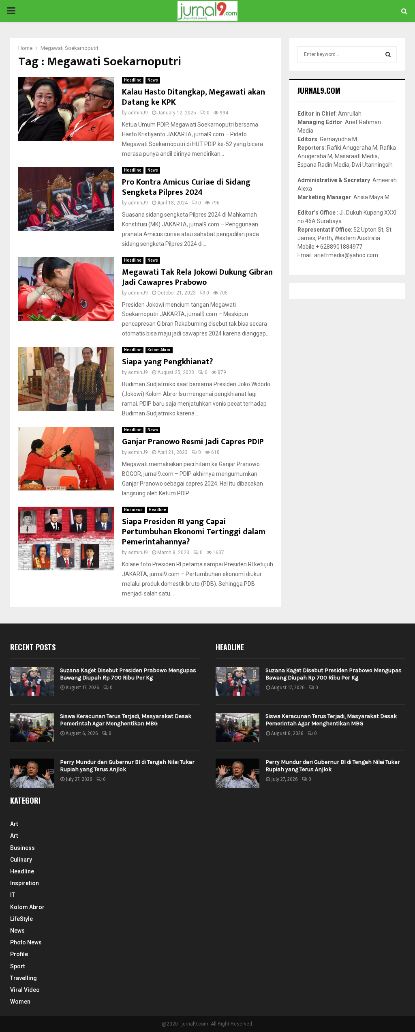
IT (12, 895)
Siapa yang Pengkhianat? (167, 362)
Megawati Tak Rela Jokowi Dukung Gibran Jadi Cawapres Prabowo (197, 277)
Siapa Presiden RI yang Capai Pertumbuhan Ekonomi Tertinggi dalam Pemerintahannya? (193, 532)
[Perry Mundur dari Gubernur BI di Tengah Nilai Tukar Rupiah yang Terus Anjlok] (32, 773)
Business (133, 509)
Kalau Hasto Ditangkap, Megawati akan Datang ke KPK (193, 97)
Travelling (23, 978)
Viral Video (25, 990)
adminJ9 (138, 113)
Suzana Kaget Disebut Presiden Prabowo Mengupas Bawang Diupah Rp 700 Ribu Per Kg (128, 674)
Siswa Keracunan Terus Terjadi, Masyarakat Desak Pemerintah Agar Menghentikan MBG (125, 720)
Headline (132, 80)
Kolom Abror (159, 350)
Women (20, 1001)
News (153, 80)
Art (14, 824)
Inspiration (24, 883)
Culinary (21, 859)
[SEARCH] (388, 54)
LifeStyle (21, 919)
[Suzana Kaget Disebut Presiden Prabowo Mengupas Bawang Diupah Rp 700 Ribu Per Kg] (32, 681)
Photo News (26, 942)
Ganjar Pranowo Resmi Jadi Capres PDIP (193, 442)
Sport (17, 966)
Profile (19, 954)
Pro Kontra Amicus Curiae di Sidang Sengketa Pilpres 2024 (186, 187)
